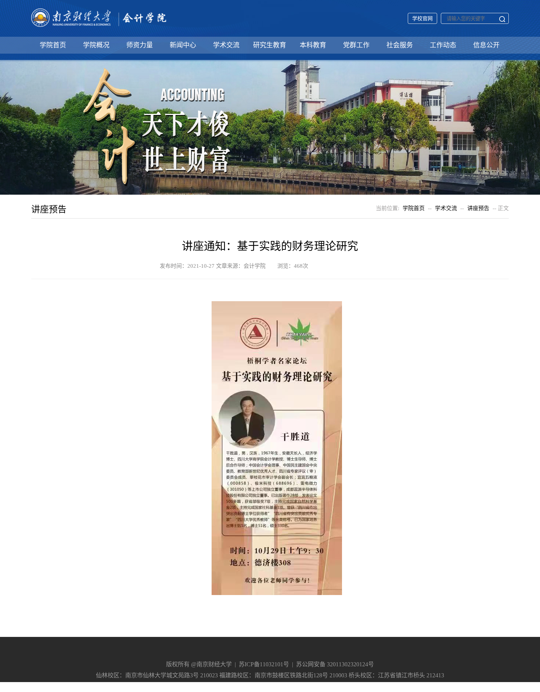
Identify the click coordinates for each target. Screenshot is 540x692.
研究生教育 (269, 45)
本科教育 (313, 45)
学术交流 (226, 45)
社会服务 (399, 45)
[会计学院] (99, 26)
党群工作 (356, 45)
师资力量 (139, 45)
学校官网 (422, 18)
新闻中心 (183, 45)
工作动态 (443, 45)
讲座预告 (478, 208)
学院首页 (53, 45)
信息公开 (486, 45)
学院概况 (96, 45)
